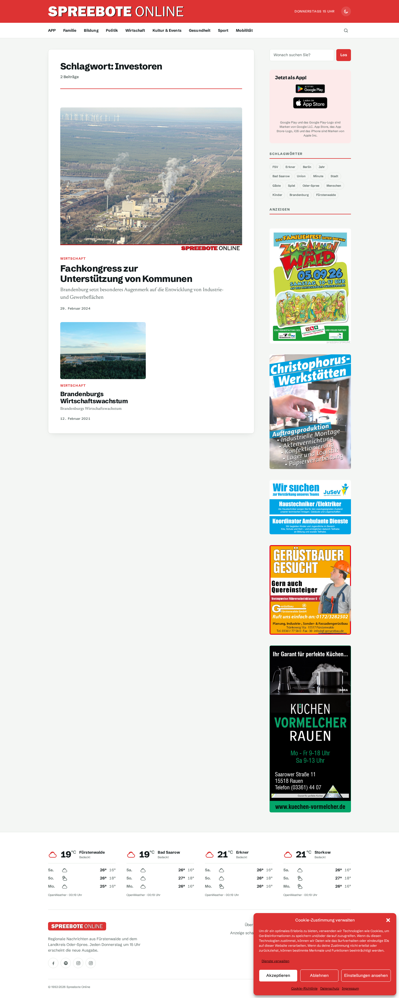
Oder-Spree (311, 185)
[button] (388, 920)
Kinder (277, 195)
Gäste (277, 185)
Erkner (290, 167)
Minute (318, 176)
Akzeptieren (278, 975)
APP (52, 30)
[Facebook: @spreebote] (53, 963)
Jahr (322, 167)
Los (343, 54)
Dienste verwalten (275, 961)
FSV (275, 167)
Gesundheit (199, 30)
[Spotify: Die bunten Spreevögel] (66, 963)
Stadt (334, 176)
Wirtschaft (135, 30)
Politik (112, 30)
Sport (223, 30)
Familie (70, 30)
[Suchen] (346, 30)
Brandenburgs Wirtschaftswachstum (94, 397)
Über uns (253, 924)
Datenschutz (329, 988)
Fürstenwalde (326, 195)
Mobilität (244, 30)
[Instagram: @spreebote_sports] (91, 963)
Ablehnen (319, 975)
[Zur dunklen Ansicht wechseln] (346, 11)
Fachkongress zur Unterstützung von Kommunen (126, 273)
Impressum (350, 988)
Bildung (91, 30)
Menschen (334, 185)
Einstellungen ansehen (366, 975)
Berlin (307, 167)
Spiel (291, 185)
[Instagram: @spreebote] (78, 963)
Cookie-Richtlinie (304, 988)
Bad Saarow (281, 176)
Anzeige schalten (245, 932)
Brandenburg (299, 195)
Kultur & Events (167, 30)
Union (301, 176)
